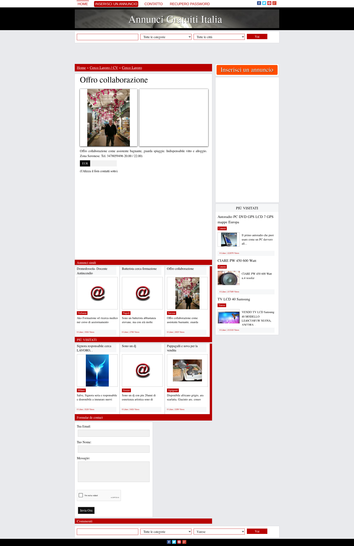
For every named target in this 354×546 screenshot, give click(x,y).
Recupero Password (190, 4)
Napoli (126, 313)
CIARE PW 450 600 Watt (237, 260)
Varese (222, 305)
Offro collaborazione (180, 268)
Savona (171, 313)
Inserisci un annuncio (116, 4)
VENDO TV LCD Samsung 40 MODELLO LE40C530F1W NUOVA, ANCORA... (258, 318)
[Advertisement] (177, 53)
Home (83, 4)
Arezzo (126, 390)
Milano (81, 390)
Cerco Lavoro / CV (104, 67)
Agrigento (173, 390)
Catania (222, 228)
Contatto (153, 4)
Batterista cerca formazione (139, 268)
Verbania (82, 313)
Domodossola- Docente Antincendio (92, 270)
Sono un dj (129, 346)
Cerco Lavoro (132, 67)
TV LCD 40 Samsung (234, 298)
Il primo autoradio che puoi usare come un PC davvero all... (258, 239)
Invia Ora (86, 510)
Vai (257, 36)
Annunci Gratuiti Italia (175, 19)
